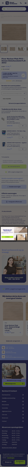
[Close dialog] (26, 227)
